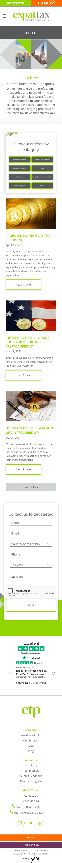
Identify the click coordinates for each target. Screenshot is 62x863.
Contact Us (31, 795)
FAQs (31, 746)
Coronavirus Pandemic (19, 168)
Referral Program (31, 781)
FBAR (42, 168)
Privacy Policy (41, 850)
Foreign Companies (19, 185)
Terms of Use (20, 850)
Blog (31, 751)
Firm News (19, 177)
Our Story (31, 765)
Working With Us (31, 735)
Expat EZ (31, 837)
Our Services (31, 740)
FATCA (42, 185)
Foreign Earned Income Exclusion (42, 177)
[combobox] (31, 544)
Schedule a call (31, 801)
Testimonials (31, 770)
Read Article (23, 284)
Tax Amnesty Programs (19, 159)
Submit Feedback (31, 776)
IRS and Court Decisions (42, 159)
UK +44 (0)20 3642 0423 (28, 812)
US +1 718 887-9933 (28, 807)
